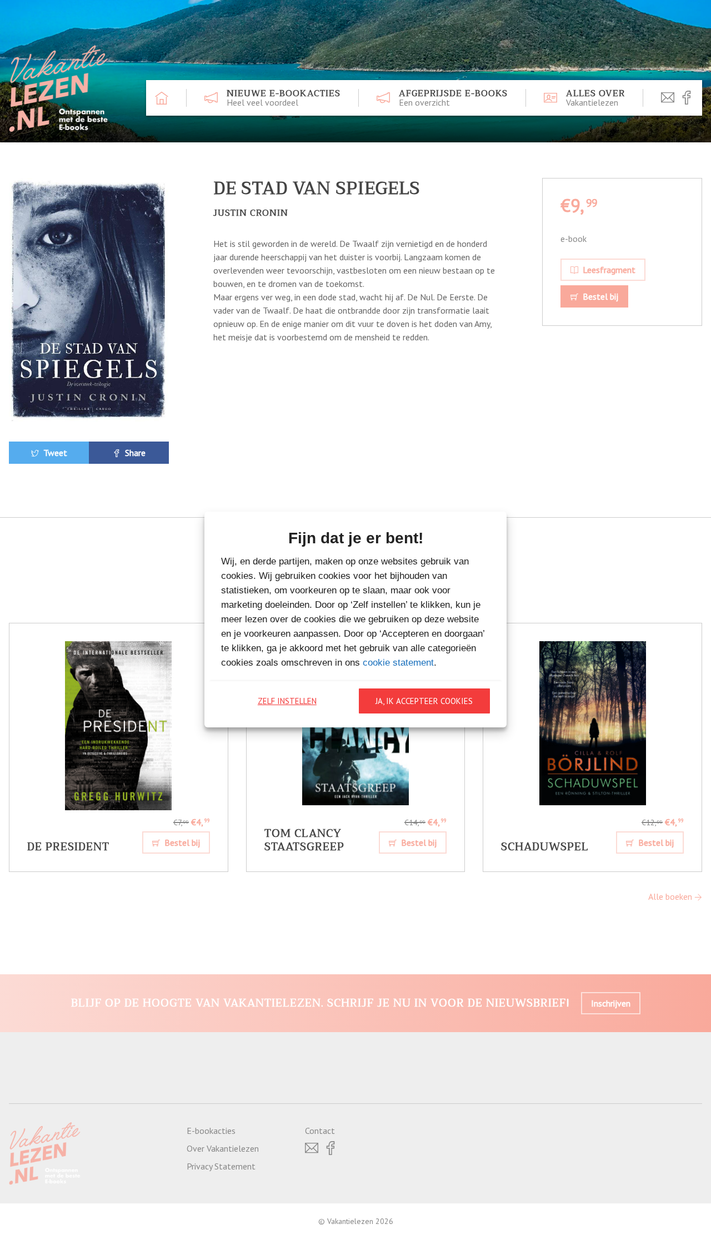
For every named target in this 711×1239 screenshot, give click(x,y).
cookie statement (398, 662)
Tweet (54, 452)
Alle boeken (671, 896)
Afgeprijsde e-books (453, 98)
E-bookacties (211, 1130)
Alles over (595, 98)
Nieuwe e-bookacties (284, 98)
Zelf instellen (287, 701)
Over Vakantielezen (223, 1148)
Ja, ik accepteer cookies (424, 701)
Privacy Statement (221, 1166)
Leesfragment (607, 269)
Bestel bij (599, 296)
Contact (320, 1130)
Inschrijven (610, 1003)
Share (134, 452)
